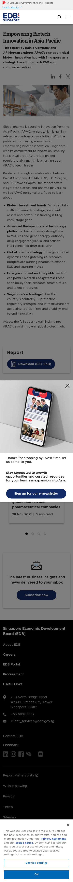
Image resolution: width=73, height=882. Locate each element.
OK (36, 874)
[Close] (68, 825)
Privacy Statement (53, 839)
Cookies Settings (36, 863)
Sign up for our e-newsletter (36, 493)
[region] (36, 850)
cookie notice (24, 843)
